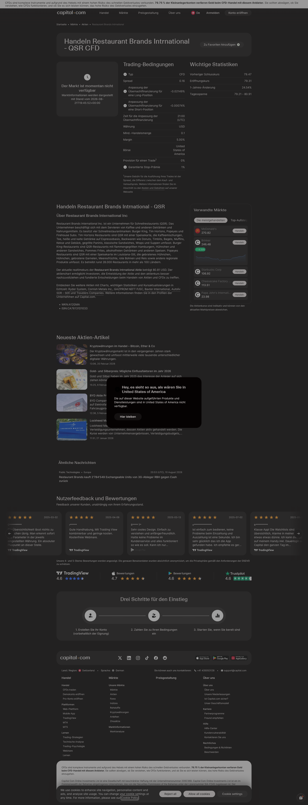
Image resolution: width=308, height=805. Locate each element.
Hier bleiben (128, 416)
